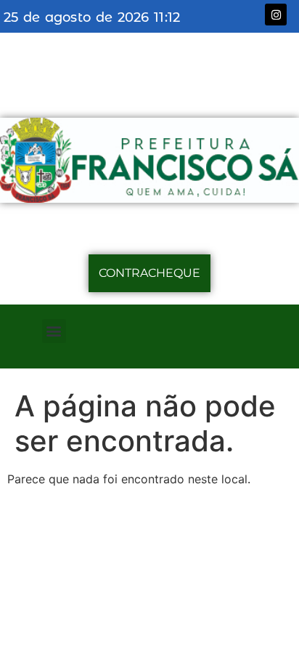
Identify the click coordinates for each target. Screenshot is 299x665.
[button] (54, 331)
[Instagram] (276, 14)
